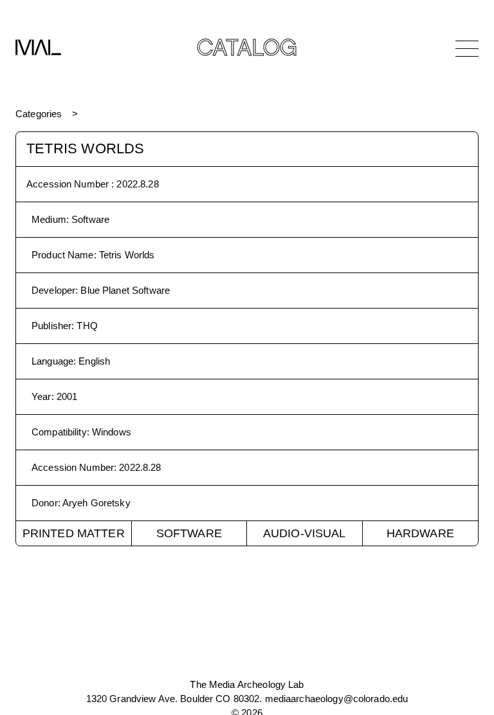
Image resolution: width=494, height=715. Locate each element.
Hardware (420, 533)
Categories (38, 113)
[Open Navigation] (467, 48)
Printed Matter (74, 533)
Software (189, 533)
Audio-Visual (304, 533)
